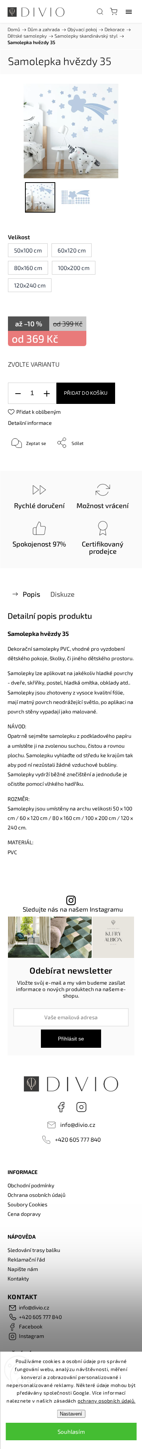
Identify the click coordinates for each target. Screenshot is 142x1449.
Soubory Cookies (27, 1204)
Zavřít (117, 462)
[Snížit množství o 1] (17, 393)
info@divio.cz (77, 1124)
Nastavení (71, 1414)
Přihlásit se (71, 1039)
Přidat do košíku (86, 393)
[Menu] (128, 11)
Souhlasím (71, 1431)
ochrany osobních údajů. (107, 1401)
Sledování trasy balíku (34, 1250)
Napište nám (23, 1269)
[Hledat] (100, 11)
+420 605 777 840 (78, 1139)
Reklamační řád (26, 1259)
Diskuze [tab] (62, 594)
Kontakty (18, 1278)
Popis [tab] (31, 594)
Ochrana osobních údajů (37, 1195)
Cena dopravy (24, 1214)
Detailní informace (30, 422)
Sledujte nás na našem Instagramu (73, 909)
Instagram (81, 1107)
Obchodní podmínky (31, 1185)
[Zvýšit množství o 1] (46, 393)
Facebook (61, 1107)
